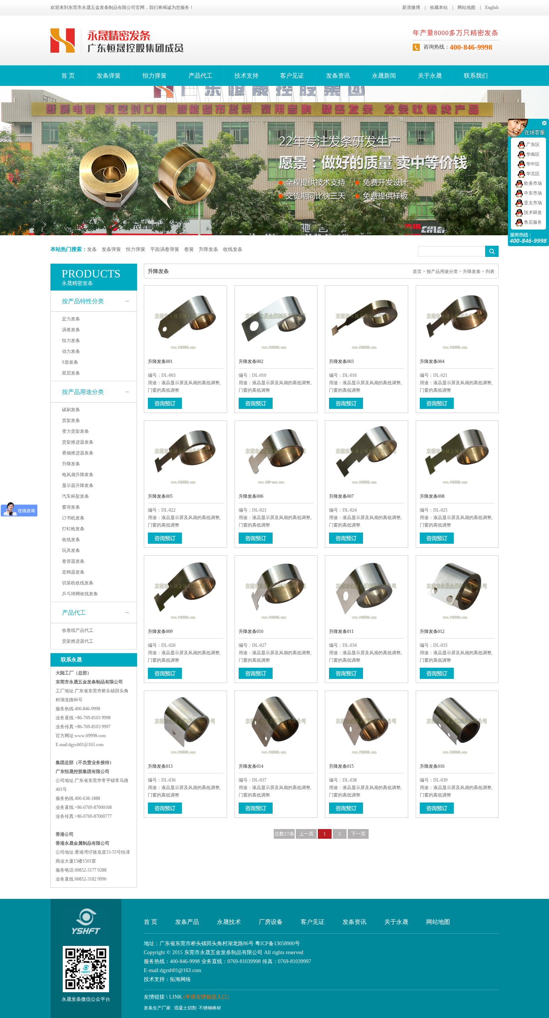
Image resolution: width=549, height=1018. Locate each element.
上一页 (306, 834)
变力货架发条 (75, 431)
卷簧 (189, 249)
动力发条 (71, 351)
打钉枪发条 (73, 528)
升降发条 (208, 249)
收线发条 (232, 249)
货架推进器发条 (77, 442)
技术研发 (532, 212)
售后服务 (532, 222)
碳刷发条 (71, 409)
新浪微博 (411, 7)
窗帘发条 (71, 507)
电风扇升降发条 (77, 474)
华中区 (532, 164)
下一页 (358, 834)
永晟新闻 (384, 75)
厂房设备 (271, 922)
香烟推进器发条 (77, 453)
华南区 (532, 154)
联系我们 (476, 75)
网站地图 (466, 7)
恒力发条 (71, 340)
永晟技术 (229, 922)
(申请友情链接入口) (206, 997)
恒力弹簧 (155, 75)
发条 (92, 249)
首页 (417, 271)
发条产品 (187, 922)
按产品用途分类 (83, 392)
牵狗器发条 (73, 572)
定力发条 (71, 319)
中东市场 (532, 193)
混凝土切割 (185, 1008)
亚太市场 (532, 202)
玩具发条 (71, 550)
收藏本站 (439, 7)
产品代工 (201, 75)
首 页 (68, 75)
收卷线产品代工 (77, 630)
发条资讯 (338, 75)
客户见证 (292, 75)
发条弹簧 (109, 75)
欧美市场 (532, 183)
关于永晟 (430, 75)
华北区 (532, 173)
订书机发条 (73, 518)
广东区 (532, 144)
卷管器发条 (73, 561)
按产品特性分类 (83, 301)
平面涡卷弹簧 (164, 249)
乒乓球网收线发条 (80, 593)
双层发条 (71, 373)
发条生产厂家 (157, 1008)
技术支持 (246, 75)
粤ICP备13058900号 (277, 943)
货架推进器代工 (77, 641)
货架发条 (71, 420)
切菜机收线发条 (77, 583)
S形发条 (70, 362)
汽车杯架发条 (75, 496)
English (492, 7)
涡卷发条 (71, 329)
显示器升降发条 (77, 485)
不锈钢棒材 (210, 1008)
